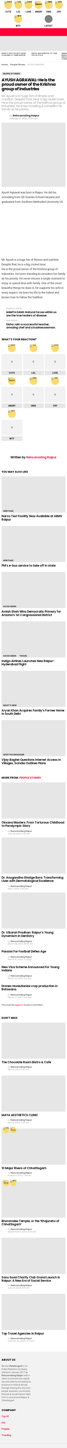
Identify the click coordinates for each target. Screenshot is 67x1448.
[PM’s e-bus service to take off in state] (45, 43)
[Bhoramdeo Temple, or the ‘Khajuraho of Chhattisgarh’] (33, 1199)
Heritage (8, 510)
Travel (23, 655)
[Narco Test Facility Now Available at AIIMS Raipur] (15, 43)
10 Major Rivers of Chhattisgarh (24, 1168)
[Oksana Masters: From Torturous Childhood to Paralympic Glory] (33, 800)
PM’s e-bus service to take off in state (44, 54)
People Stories (30, 778)
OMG (48, 11)
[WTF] (13, 1183)
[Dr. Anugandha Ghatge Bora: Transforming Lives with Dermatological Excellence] (33, 855)
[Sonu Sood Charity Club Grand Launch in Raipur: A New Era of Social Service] (33, 1256)
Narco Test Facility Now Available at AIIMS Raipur (14, 54)
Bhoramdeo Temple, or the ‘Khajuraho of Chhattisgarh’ (30, 1222)
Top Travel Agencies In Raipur (23, 1333)
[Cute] (13, 1130)
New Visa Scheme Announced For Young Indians (30, 968)
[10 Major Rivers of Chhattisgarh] (33, 1146)
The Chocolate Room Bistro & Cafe (26, 1062)
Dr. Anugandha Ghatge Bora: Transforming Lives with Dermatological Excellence (32, 879)
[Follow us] (56, 32)
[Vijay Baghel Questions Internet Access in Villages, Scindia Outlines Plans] (33, 738)
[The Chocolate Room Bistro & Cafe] (33, 1041)
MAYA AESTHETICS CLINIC (20, 1115)
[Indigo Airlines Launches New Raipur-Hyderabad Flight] (33, 639)
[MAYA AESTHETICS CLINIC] (33, 1093)
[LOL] (6, 1130)
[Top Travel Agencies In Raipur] (33, 1312)
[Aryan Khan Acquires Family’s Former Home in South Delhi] (33, 689)
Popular (6, 1429)
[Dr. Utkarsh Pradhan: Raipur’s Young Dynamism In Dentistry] (33, 911)
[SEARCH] (62, 32)
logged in (18, 1005)
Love (28, 11)
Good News (9, 606)
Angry (38, 11)
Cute (8, 11)
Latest (48, 26)
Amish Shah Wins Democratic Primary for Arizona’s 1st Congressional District (31, 613)
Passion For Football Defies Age (24, 951)
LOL (18, 11)
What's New (10, 705)
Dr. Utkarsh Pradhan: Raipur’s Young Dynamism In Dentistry (27, 934)
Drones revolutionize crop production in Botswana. (29, 987)
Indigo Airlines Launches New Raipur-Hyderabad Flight (28, 662)
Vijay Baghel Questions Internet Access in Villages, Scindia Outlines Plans (31, 761)
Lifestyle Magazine (13, 754)
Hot (3, 1422)
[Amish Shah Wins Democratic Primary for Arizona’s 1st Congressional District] (33, 590)
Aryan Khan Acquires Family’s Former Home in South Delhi (33, 712)
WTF (18, 26)
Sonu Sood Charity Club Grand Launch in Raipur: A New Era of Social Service (31, 1279)
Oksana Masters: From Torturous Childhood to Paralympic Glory (33, 824)
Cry (59, 11)
